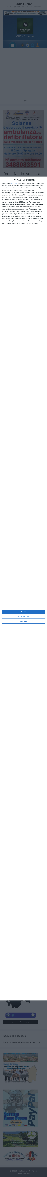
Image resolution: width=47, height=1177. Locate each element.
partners (14, 183)
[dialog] (23, 588)
